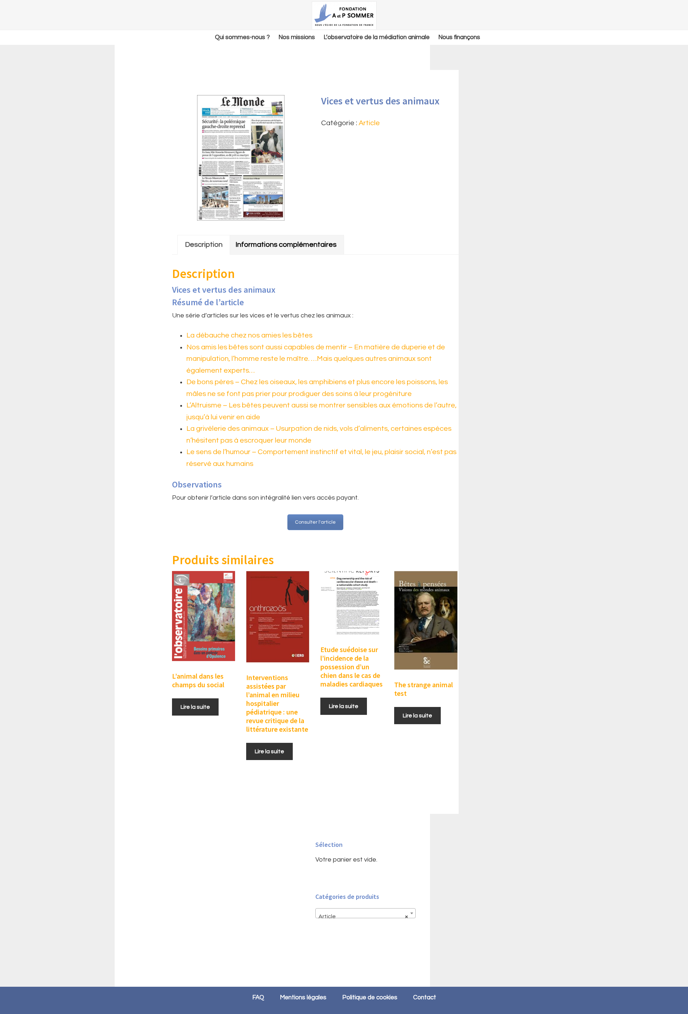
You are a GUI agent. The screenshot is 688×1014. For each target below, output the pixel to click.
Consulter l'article (315, 522)
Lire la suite (195, 707)
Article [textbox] (363, 916)
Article (369, 123)
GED (344, 15)
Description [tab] (204, 244)
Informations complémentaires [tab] (285, 244)
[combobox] (365, 913)
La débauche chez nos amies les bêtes (249, 335)
